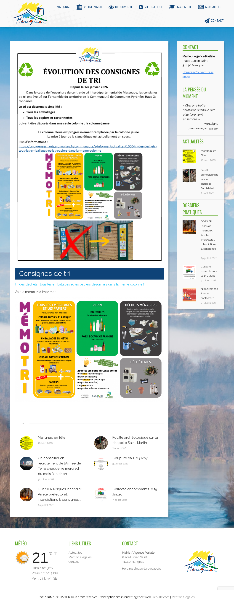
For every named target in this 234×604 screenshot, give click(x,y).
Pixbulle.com (161, 597)
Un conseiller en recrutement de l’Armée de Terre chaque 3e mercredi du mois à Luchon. (59, 466)
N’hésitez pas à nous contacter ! (209, 293)
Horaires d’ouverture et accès (141, 568)
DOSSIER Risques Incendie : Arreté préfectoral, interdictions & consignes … (60, 494)
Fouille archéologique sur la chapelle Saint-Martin (135, 440)
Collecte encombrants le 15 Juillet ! (134, 491)
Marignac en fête (51, 438)
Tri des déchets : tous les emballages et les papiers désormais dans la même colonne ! (79, 284)
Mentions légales (183, 597)
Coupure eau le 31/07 (130, 458)
